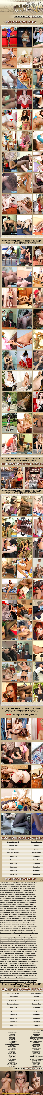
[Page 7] (34, 243)
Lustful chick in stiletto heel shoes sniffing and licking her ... (17, 892)
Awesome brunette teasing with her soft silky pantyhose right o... (18, 928)
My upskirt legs (13, 845)
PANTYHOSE (37, 17)
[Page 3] (36, 241)
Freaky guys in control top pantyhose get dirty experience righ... (18, 896)
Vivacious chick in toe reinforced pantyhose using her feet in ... (18, 930)
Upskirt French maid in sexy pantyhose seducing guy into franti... (18, 902)
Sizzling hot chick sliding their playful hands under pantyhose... (18, 959)
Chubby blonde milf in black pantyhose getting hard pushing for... (18, 918)
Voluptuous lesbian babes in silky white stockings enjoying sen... (18, 975)
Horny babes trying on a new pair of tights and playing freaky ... (18, 925)
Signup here (13, 856)
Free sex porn (13, 849)
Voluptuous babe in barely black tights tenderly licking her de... (18, 941)
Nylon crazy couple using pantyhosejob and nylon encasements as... (19, 961)
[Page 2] (27, 241)
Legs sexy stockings (13, 852)
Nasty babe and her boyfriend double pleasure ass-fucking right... (18, 927)
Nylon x (36, 845)
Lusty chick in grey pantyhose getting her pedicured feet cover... (18, 914)
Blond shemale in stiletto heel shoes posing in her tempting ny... (18, 957)
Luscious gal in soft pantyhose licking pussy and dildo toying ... (18, 898)
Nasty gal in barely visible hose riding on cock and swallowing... (18, 920)
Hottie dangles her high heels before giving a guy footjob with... (18, 982)
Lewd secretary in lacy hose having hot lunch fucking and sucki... (18, 971)
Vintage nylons (36, 852)
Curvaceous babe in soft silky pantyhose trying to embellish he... (18, 945)
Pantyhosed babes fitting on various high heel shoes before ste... (18, 916)
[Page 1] (18, 241)
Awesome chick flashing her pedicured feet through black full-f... (18, 965)
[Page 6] (25, 243)
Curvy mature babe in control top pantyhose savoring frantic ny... (18, 980)
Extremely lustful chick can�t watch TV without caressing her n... (19, 978)
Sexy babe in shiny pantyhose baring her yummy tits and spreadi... (19, 908)
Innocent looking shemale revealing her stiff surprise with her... (18, 910)
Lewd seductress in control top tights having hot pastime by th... (18, 951)
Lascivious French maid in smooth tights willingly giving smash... (18, 947)
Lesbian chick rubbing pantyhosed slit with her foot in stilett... (17, 963)
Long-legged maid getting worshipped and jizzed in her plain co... (18, 937)
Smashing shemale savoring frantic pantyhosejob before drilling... (19, 973)
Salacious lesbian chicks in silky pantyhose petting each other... (18, 912)
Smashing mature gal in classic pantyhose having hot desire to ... (18, 955)
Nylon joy (36, 849)
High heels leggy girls (13, 842)
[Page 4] (8, 243)
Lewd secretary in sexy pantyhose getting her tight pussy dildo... (18, 900)
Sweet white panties (36, 842)
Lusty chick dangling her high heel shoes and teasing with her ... (18, 953)
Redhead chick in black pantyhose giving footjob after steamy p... (18, 949)
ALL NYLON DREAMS (22, 17)
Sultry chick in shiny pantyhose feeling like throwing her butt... (17, 888)
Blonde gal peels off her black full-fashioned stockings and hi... (18, 969)
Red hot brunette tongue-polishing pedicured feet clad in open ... (18, 943)
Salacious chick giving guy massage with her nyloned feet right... (18, 906)
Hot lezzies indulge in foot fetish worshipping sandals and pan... (18, 939)
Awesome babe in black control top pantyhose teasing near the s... (19, 882)
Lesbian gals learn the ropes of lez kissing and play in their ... (17, 904)
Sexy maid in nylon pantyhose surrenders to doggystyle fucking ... (19, 967)
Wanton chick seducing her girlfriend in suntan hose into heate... (18, 890)
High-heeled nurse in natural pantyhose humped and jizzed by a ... (18, 935)
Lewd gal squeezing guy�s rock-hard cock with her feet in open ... (19, 933)
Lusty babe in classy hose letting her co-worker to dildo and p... (18, 884)
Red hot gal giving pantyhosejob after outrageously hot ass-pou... (18, 923)
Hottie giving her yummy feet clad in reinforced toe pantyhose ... (18, 894)
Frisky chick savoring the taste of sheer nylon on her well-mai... (18, 886)
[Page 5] (17, 243)
